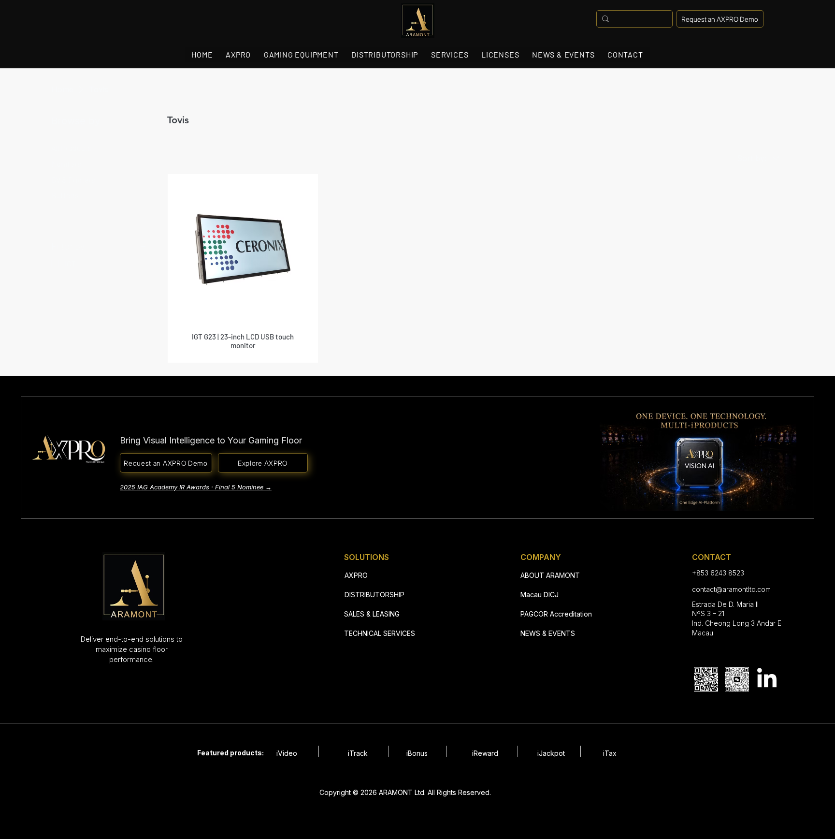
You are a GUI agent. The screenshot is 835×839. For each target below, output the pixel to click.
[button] (720, 19)
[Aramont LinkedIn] (767, 679)
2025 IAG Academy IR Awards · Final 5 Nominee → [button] (196, 487)
